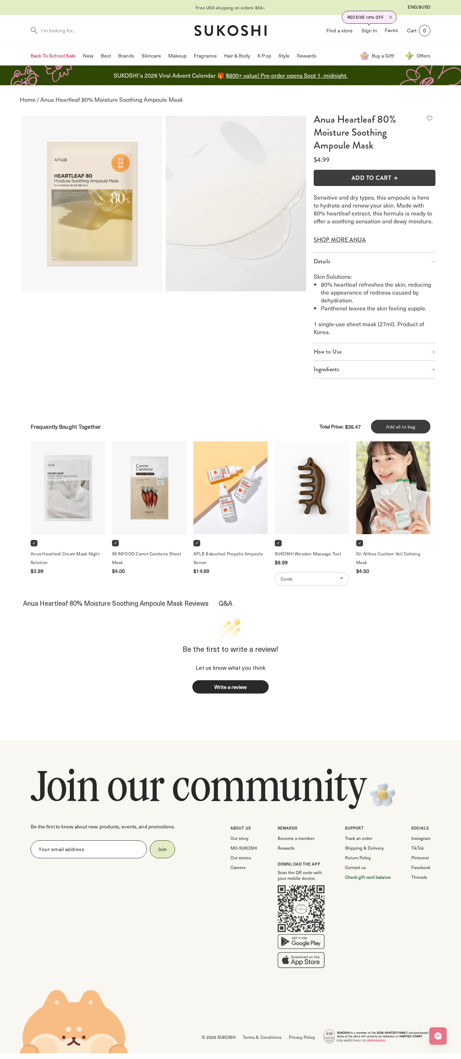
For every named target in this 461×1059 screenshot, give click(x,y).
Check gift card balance (368, 877)
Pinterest (420, 857)
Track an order (358, 838)
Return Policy (358, 857)
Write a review (230, 687)
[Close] (390, 17)
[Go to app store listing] (301, 961)
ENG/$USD (419, 7)
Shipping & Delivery (364, 848)
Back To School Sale (53, 55)
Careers (238, 867)
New (88, 55)
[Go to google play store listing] (301, 943)
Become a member (296, 838)
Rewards (307, 55)
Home (28, 99)
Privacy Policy (302, 1037)
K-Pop (264, 55)
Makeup (177, 55)
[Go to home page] (230, 30)
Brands (126, 55)
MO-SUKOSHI (243, 848)
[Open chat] (438, 1036)
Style (284, 55)
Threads (419, 877)
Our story (239, 838)
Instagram (420, 838)
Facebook (420, 867)
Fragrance (205, 55)
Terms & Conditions (262, 1037)
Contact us (355, 867)
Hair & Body (237, 55)
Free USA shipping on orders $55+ (230, 7)
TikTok (417, 848)
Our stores (240, 857)
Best (106, 55)
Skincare (151, 55)
